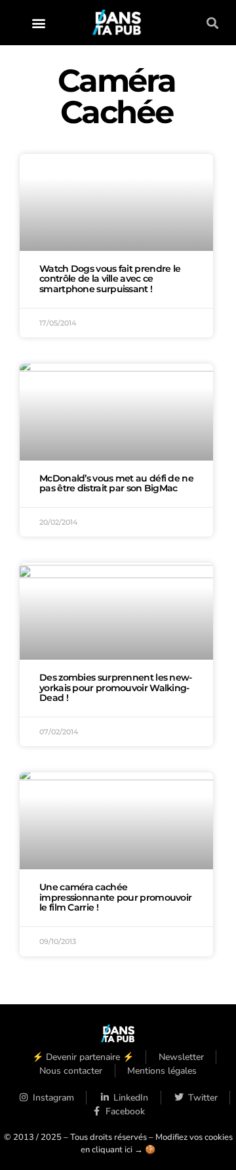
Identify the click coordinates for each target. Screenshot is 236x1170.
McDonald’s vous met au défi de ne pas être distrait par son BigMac (116, 483)
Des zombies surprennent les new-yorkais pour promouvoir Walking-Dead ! (115, 687)
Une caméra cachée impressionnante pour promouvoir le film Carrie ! (115, 897)
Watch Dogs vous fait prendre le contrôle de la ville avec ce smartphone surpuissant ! (109, 279)
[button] (39, 22)
